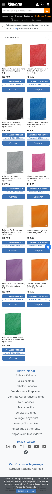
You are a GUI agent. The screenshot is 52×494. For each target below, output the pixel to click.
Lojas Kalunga (26, 380)
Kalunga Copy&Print (26, 418)
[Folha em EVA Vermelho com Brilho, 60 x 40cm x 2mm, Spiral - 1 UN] (38, 55)
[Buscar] (47, 10)
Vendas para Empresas (26, 391)
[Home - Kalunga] (2, 26)
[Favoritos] (42, 4)
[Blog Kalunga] (21, 446)
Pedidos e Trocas (43, 16)
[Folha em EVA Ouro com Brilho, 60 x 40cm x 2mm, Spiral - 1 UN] (13, 55)
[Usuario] (37, 4)
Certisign (14, 468)
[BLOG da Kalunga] (44, 446)
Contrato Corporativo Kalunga (26, 396)
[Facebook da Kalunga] (15, 446)
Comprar (13, 89)
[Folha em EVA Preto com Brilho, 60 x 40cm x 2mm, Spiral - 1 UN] (13, 109)
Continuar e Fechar (26, 491)
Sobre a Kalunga (26, 375)
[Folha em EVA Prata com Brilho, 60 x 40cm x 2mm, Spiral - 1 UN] (13, 162)
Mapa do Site (26, 407)
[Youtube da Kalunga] (36, 446)
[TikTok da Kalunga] (29, 446)
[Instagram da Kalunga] (8, 446)
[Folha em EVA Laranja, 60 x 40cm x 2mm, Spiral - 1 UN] (38, 216)
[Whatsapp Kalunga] (26, 452)
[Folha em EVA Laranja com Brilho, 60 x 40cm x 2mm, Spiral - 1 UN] (38, 270)
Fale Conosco (26, 402)
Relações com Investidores (26, 434)
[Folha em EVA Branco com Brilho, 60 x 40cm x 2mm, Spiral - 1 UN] (13, 216)
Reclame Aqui (29, 468)
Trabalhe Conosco (26, 386)
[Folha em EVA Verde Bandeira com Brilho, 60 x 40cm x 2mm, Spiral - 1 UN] (13, 323)
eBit (40, 468)
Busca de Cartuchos (24, 16)
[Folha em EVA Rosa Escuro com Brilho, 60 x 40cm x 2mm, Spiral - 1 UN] (38, 162)
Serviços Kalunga (26, 412)
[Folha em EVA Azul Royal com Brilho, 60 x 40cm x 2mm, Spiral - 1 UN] (38, 109)
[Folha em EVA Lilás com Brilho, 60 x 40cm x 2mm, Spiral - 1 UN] (13, 270)
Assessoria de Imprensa (26, 428)
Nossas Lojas (7, 16)
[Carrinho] (47, 4)
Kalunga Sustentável (26, 423)
